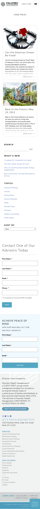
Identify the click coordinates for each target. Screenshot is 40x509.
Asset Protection (8, 449)
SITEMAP (34, 498)
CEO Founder (6, 463)
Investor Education (10, 199)
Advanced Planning (11, 188)
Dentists (5, 468)
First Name (7, 259)
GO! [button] (31, 149)
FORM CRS (34, 496)
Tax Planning (6, 444)
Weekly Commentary (11, 214)
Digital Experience (8, 456)
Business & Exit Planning (10, 439)
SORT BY (9, 225)
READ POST (28, 77)
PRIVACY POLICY (22, 498)
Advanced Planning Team (11, 434)
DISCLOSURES (21, 496)
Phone (5, 288)
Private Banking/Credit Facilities (13, 451)
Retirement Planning (9, 436)
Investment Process (9, 441)
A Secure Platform (8, 482)
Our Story (5, 477)
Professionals (7, 465)
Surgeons (5, 470)
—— (3, 475)
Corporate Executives (9, 473)
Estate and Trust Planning (11, 446)
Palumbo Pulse (9, 206)
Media (6, 203)
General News (9, 195)
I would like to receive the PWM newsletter (18, 298)
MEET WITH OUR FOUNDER (15, 409)
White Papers (9, 218)
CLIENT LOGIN (26, 4)
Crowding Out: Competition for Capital (17, 160)
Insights (4, 485)
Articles (7, 191)
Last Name (7, 269)
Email (5, 278)
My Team (5, 480)
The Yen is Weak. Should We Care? (16, 164)
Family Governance (8, 453)
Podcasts (7, 210)
